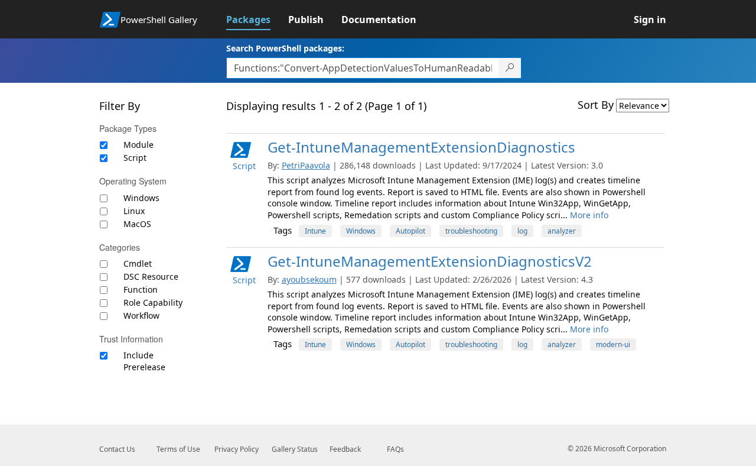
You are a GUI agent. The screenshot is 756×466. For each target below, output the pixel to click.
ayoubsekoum (309, 279)
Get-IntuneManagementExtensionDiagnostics (421, 147)
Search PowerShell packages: (285, 48)
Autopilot (410, 231)
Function (140, 289)
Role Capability (153, 302)
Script (134, 157)
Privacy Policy (236, 449)
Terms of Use (178, 449)
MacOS (137, 223)
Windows (141, 197)
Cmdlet (137, 263)
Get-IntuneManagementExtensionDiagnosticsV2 (430, 261)
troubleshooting (471, 231)
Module (138, 144)
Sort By (596, 105)
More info (589, 215)
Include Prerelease (144, 361)
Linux (134, 210)
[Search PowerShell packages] (510, 68)
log (522, 231)
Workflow (141, 315)
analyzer (562, 231)
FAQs (395, 449)
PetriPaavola (306, 165)
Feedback (345, 449)
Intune (315, 231)
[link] (257, 20)
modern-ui (613, 344)
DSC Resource (150, 276)
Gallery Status (295, 449)
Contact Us (117, 449)
